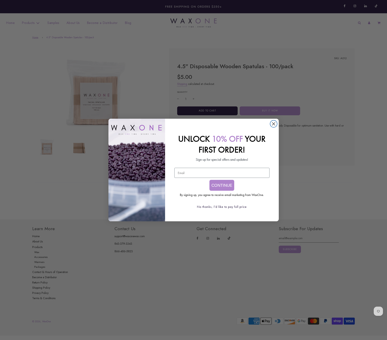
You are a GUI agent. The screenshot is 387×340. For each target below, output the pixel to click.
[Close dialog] (273, 123)
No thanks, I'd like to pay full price (222, 207)
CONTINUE (221, 185)
